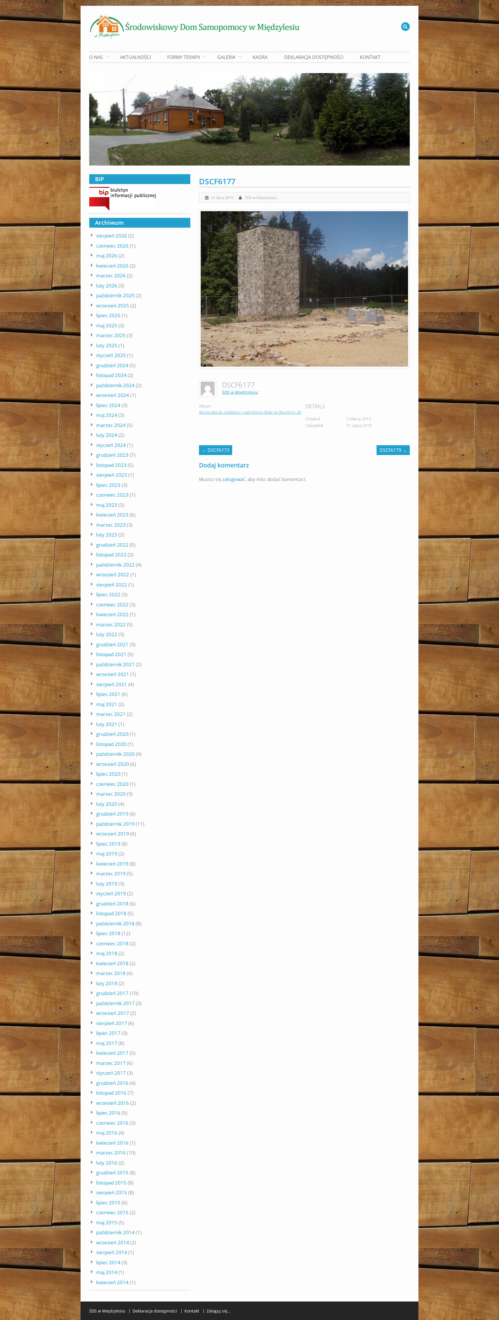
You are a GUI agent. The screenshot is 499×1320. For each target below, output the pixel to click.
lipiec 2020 (108, 774)
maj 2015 (106, 1222)
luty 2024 (106, 435)
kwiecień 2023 (112, 514)
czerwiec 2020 (112, 784)
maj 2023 (106, 505)
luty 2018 (106, 983)
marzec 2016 (111, 1152)
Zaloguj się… (218, 1311)
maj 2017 (106, 1043)
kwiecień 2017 (112, 1053)
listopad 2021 (111, 654)
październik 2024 (115, 385)
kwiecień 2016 (112, 1142)
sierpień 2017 (111, 1023)
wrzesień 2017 (112, 1013)
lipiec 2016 (108, 1112)
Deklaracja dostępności (313, 57)
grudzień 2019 (112, 813)
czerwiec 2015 (112, 1212)
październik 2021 (115, 664)
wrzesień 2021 (112, 674)
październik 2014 (115, 1232)
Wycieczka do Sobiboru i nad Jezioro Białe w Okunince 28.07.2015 (258, 412)
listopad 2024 (111, 375)
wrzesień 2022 (112, 574)
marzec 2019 (111, 873)
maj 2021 (106, 704)
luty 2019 (106, 883)
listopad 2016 (111, 1092)
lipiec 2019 (108, 843)
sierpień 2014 (111, 1252)
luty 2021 (106, 724)
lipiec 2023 (108, 485)
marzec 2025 (111, 335)
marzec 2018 (111, 973)
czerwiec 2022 (112, 604)
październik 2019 (115, 823)
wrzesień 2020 (112, 764)
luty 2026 (106, 285)
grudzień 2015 (112, 1172)
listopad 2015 (111, 1182)
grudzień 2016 (112, 1083)
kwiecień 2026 (112, 265)
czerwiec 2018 (112, 943)
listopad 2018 (111, 913)
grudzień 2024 (112, 365)
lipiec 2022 (108, 594)
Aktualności (135, 57)
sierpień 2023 (111, 474)
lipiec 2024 (108, 405)
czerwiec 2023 (112, 494)
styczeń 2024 (111, 445)
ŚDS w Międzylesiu (261, 197)
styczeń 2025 (111, 355)
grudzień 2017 (112, 993)
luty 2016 (106, 1162)
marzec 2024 (111, 425)
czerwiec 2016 (112, 1123)
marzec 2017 (111, 1063)
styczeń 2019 (111, 893)
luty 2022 (106, 634)
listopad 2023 (111, 465)
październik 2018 (115, 923)
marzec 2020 (111, 793)
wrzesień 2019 (112, 833)
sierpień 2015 (111, 1192)
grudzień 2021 (112, 644)
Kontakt (370, 57)
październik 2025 (115, 295)
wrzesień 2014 (112, 1242)
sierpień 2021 (111, 684)
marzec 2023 (111, 524)
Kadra (260, 57)
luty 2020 (106, 804)
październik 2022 (115, 564)
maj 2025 (106, 325)
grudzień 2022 (112, 544)
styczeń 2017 (111, 1073)
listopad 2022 (111, 554)
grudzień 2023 (112, 455)
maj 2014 (106, 1272)
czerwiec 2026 (112, 245)
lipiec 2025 (108, 315)
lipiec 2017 (108, 1033)
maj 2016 (106, 1132)
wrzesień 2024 (112, 395)
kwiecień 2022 (112, 614)
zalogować (233, 479)
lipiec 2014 (108, 1262)
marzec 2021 (111, 714)
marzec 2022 (111, 624)
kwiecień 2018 (112, 963)
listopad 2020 (111, 744)
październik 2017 (115, 1003)
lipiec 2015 (108, 1202)
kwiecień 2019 (112, 863)
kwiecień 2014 (112, 1282)
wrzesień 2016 (112, 1103)
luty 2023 (106, 534)
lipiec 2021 (108, 694)
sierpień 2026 (111, 235)
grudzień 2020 (112, 734)
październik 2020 (115, 754)
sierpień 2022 (111, 584)
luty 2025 (106, 345)
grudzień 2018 (112, 903)
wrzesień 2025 (112, 305)
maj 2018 (106, 953)
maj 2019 (106, 853)
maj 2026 (106, 255)
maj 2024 (106, 415)
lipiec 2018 (108, 933)
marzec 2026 (111, 275)
